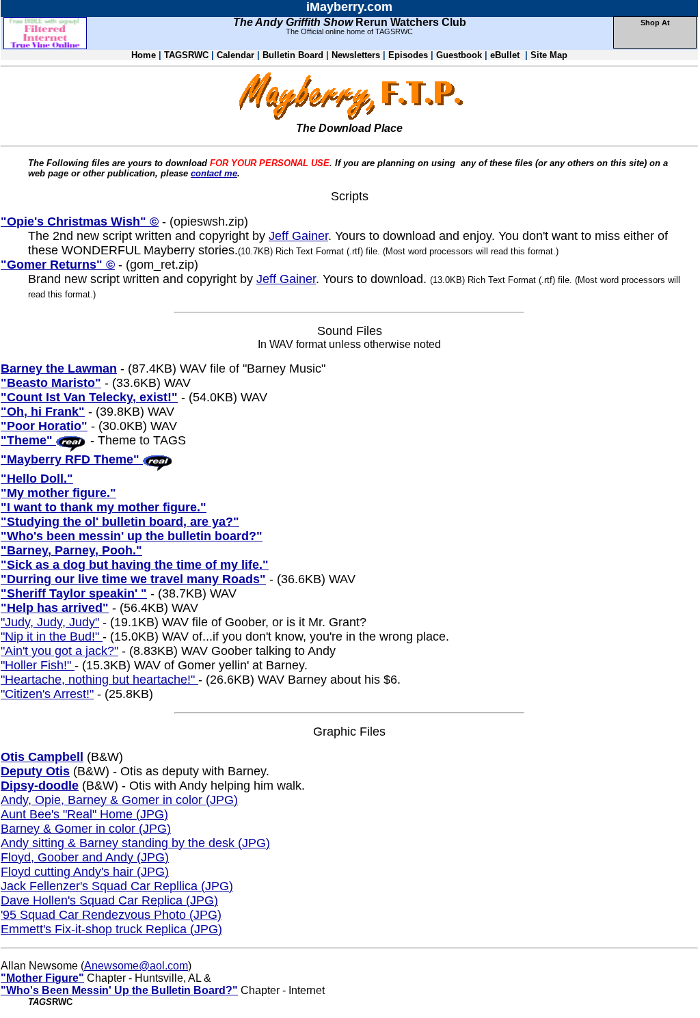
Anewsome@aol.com (136, 966)
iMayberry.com (349, 7)
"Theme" (28, 440)
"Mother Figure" (42, 978)
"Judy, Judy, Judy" (50, 622)
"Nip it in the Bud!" (52, 636)
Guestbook (459, 55)
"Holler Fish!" (38, 665)
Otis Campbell (42, 757)
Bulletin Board (292, 55)
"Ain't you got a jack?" (59, 651)
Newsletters (356, 55)
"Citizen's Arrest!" (47, 694)
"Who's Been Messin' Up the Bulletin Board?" (119, 990)
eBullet (506, 55)
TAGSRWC (186, 55)
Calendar (235, 55)
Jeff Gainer (298, 236)
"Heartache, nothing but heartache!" (99, 679)
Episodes (409, 55)
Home (143, 55)
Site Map (548, 55)
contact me (214, 173)
